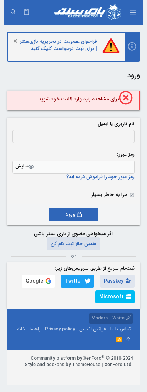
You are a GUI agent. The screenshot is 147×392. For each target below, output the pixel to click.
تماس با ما (120, 329)
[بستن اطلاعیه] (16, 42)
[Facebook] (129, 373)
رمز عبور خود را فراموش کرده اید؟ (100, 177)
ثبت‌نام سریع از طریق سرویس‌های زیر (95, 268)
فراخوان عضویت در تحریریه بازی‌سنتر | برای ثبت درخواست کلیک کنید (58, 44)
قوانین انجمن (92, 329)
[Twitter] (108, 373)
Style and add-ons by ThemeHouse (62, 364)
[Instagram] (119, 373)
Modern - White (108, 318)
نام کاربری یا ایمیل (116, 124)
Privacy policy (60, 329)
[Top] (128, 340)
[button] (133, 12)
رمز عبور (126, 154)
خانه (21, 329)
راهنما (35, 329)
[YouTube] (97, 373)
